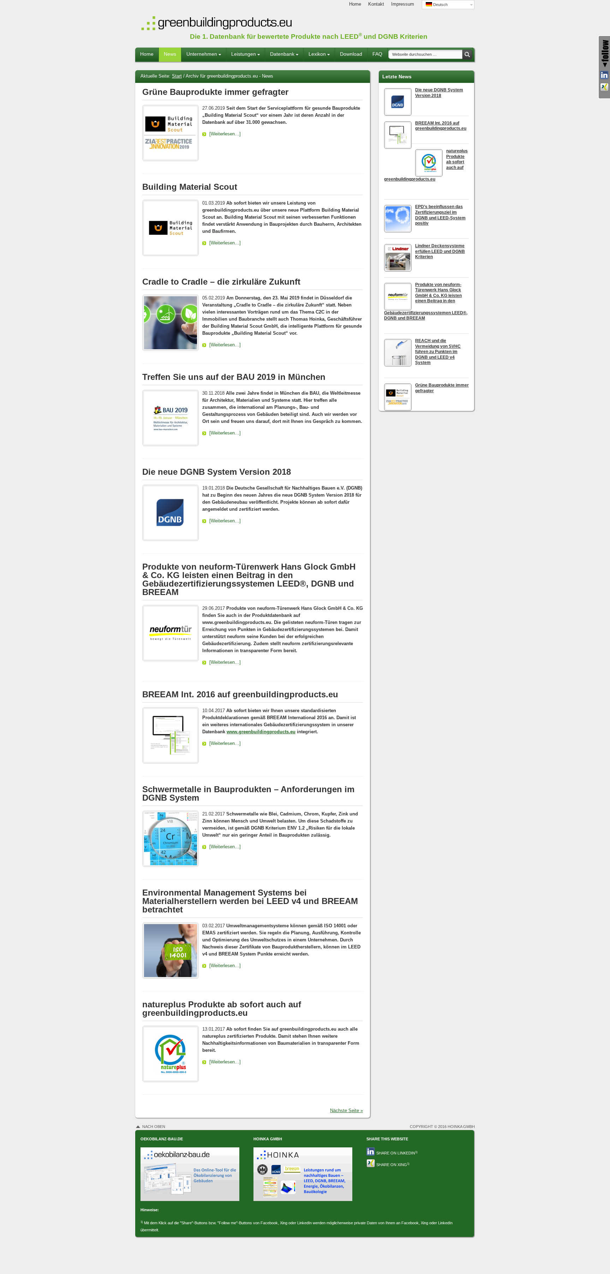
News (170, 54)
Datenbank (280, 56)
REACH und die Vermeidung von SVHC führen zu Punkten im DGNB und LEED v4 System (438, 351)
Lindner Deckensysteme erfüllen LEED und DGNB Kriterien (440, 251)
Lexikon (315, 56)
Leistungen (241, 56)
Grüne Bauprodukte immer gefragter (215, 92)
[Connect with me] (604, 75)
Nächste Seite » (346, 1110)
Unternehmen (200, 56)
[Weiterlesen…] (225, 133)
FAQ (377, 54)
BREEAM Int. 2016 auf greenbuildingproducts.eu (240, 694)
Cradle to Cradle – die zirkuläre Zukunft (221, 281)
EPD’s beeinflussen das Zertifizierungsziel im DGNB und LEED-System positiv (440, 215)
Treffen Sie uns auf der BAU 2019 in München (233, 377)
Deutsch (440, 4)
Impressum (402, 4)
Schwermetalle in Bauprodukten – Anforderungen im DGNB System (248, 793)
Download (351, 54)
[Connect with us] (604, 87)
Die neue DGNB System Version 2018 (216, 472)
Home (355, 4)
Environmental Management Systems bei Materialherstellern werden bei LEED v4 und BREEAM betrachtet (250, 901)
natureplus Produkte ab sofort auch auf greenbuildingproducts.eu (221, 1009)
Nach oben (153, 1126)
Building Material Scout (189, 187)
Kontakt (376, 4)
